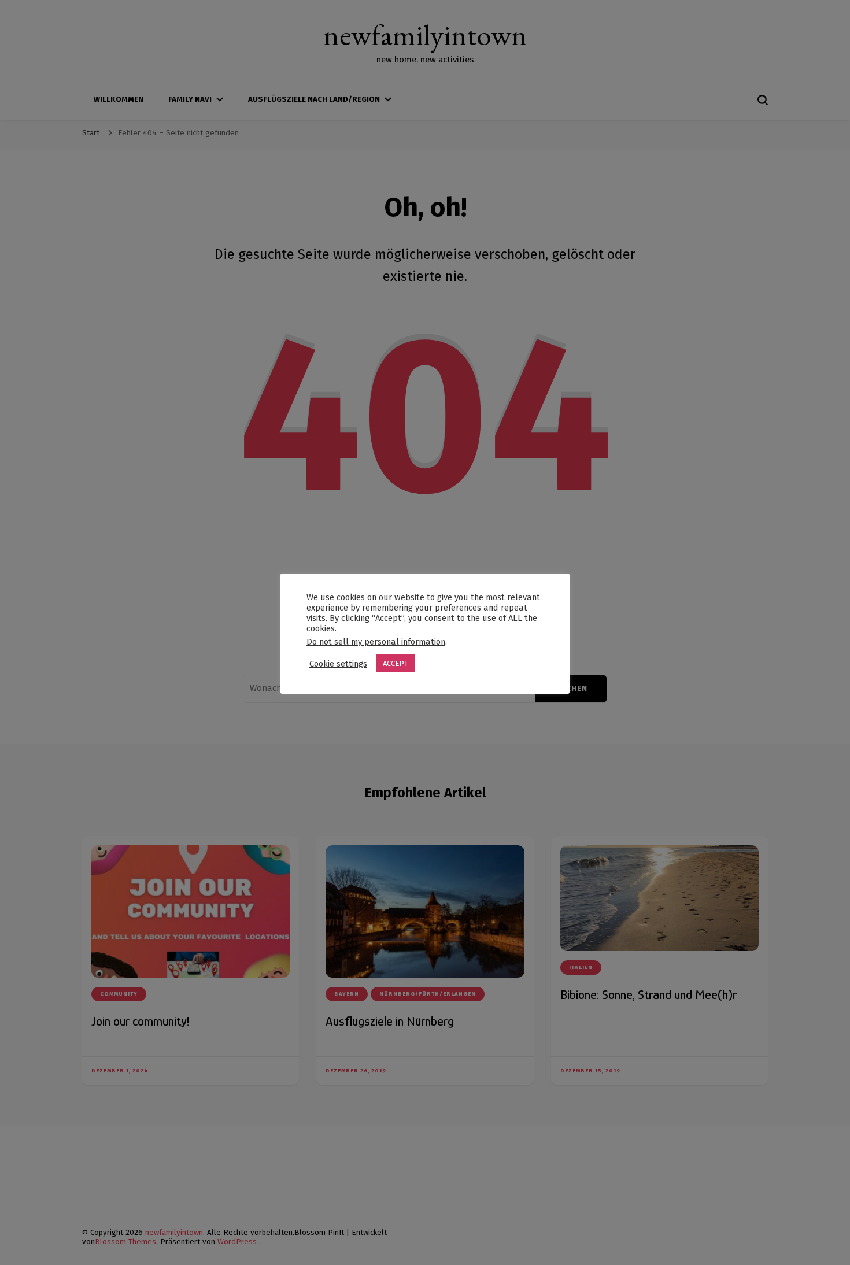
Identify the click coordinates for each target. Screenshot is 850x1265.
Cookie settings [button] (338, 664)
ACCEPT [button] (395, 663)
